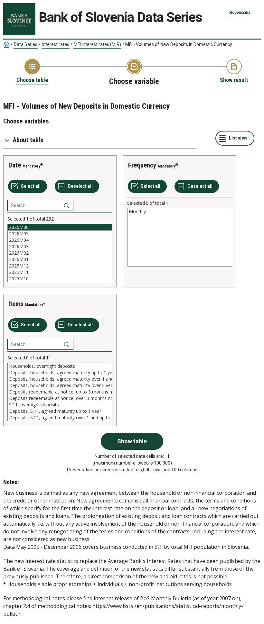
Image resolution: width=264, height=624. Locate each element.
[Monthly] (179, 211)
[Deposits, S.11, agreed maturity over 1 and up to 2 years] (60, 417)
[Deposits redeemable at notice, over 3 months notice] (60, 398)
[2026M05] (60, 234)
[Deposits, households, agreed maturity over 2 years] (60, 385)
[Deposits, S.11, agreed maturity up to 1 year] (60, 411)
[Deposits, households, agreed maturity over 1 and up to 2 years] (60, 379)
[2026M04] (60, 240)
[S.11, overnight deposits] (60, 405)
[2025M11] (60, 272)
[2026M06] (60, 227)
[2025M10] (60, 279)
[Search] (66, 205)
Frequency (142, 165)
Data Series (25, 44)
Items (16, 304)
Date (14, 165)
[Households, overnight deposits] (60, 366)
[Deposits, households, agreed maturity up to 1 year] (60, 372)
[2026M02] (60, 253)
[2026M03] (60, 246)
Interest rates (55, 44)
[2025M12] (60, 266)
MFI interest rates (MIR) (97, 44)
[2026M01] (60, 259)
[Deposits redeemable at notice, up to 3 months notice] (60, 392)
